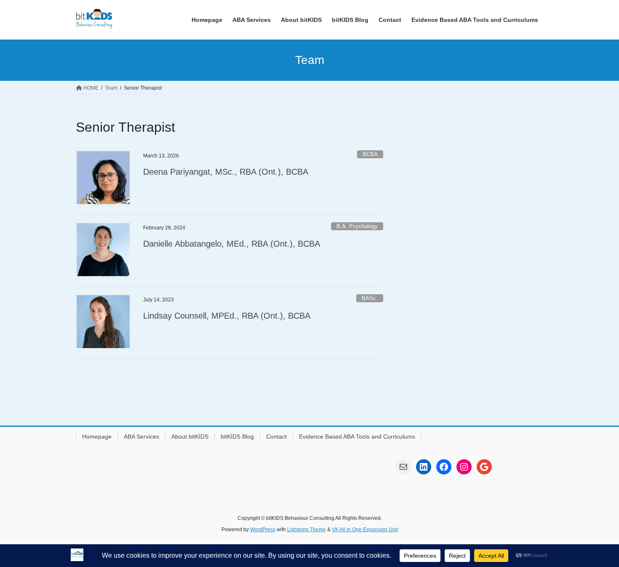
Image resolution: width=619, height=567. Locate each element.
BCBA (370, 154)
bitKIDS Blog (237, 436)
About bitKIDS (189, 436)
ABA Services (141, 436)
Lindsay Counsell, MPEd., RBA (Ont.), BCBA (226, 315)
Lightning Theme (306, 529)
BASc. (370, 298)
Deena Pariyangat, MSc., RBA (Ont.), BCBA (225, 171)
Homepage (97, 436)
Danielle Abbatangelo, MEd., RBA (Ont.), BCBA (231, 243)
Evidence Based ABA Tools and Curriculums (357, 436)
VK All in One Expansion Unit (365, 529)
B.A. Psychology (357, 226)
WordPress (262, 529)
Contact (276, 436)
